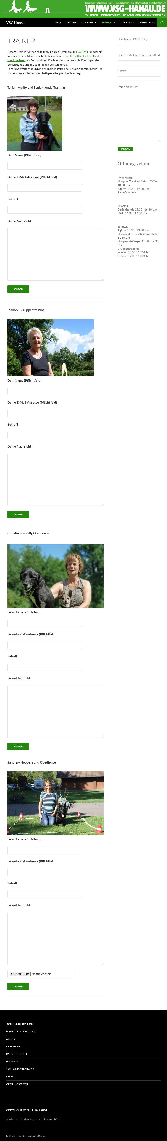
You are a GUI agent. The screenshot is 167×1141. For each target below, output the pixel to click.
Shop (9, 1076)
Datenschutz (147, 22)
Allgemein (87, 22)
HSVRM (81, 51)
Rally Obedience (17, 1053)
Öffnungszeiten (17, 1084)
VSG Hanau (15, 22)
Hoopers (12, 1061)
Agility (10, 1038)
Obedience (13, 1046)
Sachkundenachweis (20, 1069)
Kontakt (107, 22)
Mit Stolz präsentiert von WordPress (25, 1136)
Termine (71, 22)
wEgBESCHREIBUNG (128, 278)
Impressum (127, 22)
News (58, 22)
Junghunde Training (20, 1023)
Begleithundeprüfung (21, 1031)
